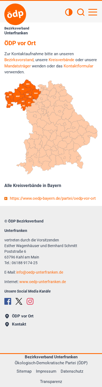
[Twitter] (19, 301)
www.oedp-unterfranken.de (42, 282)
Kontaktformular (78, 66)
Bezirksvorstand (18, 59)
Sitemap (24, 371)
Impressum (46, 371)
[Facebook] (7, 301)
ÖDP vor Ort (22, 316)
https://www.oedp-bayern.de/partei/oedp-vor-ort (53, 198)
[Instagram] (30, 301)
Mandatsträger (17, 66)
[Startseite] (15, 14)
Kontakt (19, 324)
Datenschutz (72, 371)
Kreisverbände (61, 59)
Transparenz (51, 381)
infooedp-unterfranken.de (39, 272)
